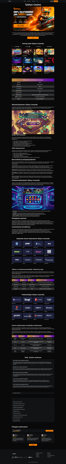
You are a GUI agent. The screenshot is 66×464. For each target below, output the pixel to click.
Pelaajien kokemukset (16, 420)
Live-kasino (27, 46)
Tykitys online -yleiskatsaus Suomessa (19, 403)
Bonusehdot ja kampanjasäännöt (18, 407)
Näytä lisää (33, 444)
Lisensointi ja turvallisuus (17, 413)
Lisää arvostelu (49, 430)
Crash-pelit (37, 46)
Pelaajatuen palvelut (16, 411)
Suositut (16, 46)
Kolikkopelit (48, 46)
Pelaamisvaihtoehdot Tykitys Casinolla (19, 409)
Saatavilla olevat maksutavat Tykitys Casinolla (20, 415)
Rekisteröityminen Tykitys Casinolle (18, 405)
